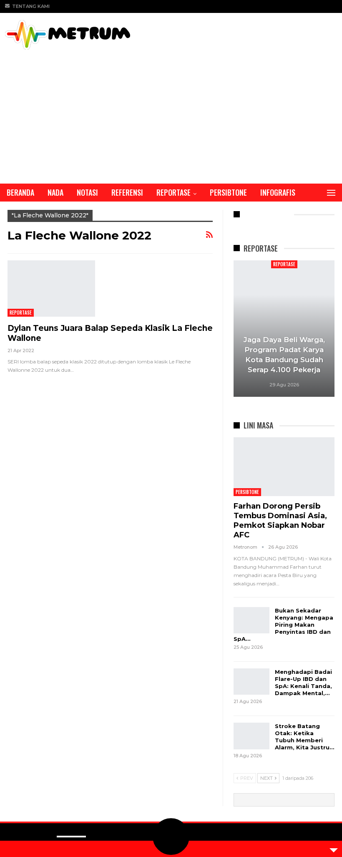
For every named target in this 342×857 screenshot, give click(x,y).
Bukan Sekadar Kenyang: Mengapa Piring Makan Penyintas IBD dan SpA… (283, 624)
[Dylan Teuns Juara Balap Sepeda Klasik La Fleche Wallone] (51, 288)
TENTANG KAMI (31, 6)
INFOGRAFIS (277, 192)
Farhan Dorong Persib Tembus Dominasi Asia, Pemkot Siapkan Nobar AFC (280, 520)
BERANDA (20, 192)
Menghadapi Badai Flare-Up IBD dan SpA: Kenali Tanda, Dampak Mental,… (303, 682)
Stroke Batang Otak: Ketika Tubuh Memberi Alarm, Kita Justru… (304, 737)
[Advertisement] (171, 112)
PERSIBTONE (228, 192)
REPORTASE (173, 192)
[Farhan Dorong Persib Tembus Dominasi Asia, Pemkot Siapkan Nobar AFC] (284, 466)
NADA (55, 192)
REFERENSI (127, 192)
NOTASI (87, 192)
